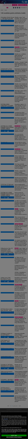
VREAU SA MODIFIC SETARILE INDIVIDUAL (14, 437)
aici (23, 422)
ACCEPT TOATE (14, 435)
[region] (14, 425)
